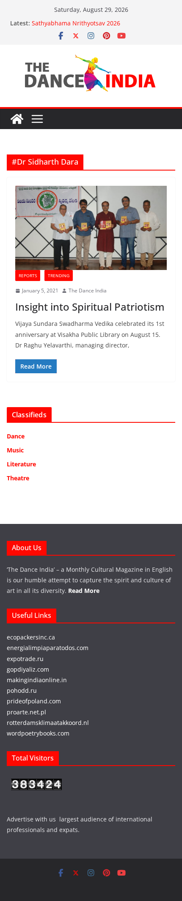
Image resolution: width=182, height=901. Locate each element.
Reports (28, 275)
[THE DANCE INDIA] (17, 119)
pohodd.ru (22, 690)
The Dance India (88, 290)
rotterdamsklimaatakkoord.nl (48, 723)
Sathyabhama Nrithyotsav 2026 (76, 23)
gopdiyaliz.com (28, 669)
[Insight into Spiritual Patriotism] (91, 228)
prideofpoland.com (34, 701)
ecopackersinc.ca (31, 637)
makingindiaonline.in (37, 680)
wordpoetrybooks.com (38, 733)
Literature (21, 464)
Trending (58, 275)
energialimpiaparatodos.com (47, 648)
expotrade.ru (25, 659)
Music (15, 450)
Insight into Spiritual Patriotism (90, 307)
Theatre (18, 478)
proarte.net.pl (26, 712)
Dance (16, 436)
